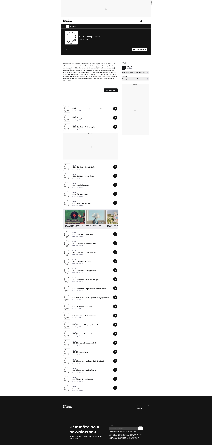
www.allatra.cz (130, 68)
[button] (141, 21)
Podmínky (140, 408)
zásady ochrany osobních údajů (129, 438)
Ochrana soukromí (143, 406)
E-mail (111, 425)
